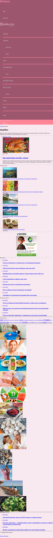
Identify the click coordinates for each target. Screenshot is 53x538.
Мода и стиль (7, 87)
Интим (7, 53)
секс (47, 322)
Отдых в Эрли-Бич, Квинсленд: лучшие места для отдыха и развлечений (20, 204)
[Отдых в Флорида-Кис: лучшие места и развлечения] (10, 215)
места (2, 322)
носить (13, 322)
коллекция (40, 320)
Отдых (5, 100)
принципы (40, 322)
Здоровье (5, 40)
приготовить (36, 322)
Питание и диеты (8, 80)
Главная (2, 126)
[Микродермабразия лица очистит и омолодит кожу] (13, 355)
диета (21, 320)
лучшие (46, 320)
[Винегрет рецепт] (11, 417)
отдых (25, 322)
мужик (10, 322)
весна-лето (16, 320)
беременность (11, 320)
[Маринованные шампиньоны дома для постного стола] (13, 433)
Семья (7, 74)
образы (16, 322)
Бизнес (5, 107)
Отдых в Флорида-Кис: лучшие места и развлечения (15, 216)
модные (6, 322)
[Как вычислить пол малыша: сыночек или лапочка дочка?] (13, 386)
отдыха (29, 322)
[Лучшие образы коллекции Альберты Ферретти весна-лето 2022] (6, 479)
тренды (50, 322)
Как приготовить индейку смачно (15, 158)
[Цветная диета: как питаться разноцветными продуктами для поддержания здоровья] (10, 190)
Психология (8, 47)
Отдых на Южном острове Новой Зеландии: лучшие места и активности (20, 178)
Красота (7, 94)
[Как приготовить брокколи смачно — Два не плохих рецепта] (13, 511)
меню (51, 320)
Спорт (4, 60)
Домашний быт (7, 67)
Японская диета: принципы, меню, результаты (14, 229)
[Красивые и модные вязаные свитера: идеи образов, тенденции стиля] (6, 464)
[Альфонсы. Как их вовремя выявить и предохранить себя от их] (13, 448)
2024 (1, 320)
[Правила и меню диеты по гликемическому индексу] (13, 370)
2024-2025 (6, 320)
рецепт (45, 322)
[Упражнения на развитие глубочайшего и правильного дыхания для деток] (13, 339)
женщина (35, 320)
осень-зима (20, 322)
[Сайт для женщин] (5, 3)
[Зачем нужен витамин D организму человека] (13, 401)
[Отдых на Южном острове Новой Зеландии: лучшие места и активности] (10, 177)
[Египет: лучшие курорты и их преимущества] (11, 495)
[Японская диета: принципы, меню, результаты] (10, 228)
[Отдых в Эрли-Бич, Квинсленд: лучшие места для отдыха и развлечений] (10, 203)
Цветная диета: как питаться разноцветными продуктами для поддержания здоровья (23, 191)
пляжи (32, 322)
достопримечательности (28, 320)
